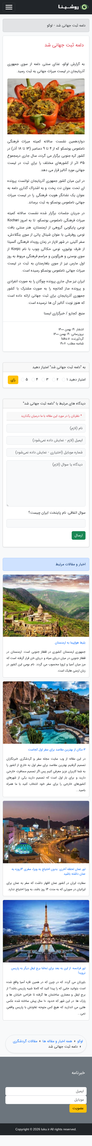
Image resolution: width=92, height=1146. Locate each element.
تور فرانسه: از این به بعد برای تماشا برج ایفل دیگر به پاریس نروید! (48, 970)
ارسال (79, 535)
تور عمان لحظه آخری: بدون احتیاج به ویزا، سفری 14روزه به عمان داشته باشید (49, 871)
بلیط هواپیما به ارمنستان (70, 642)
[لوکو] (72, 7)
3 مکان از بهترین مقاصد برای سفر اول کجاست (57, 749)
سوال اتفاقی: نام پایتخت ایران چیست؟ (57, 512)
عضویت (78, 1108)
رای (13, 380)
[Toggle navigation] (9, 7)
